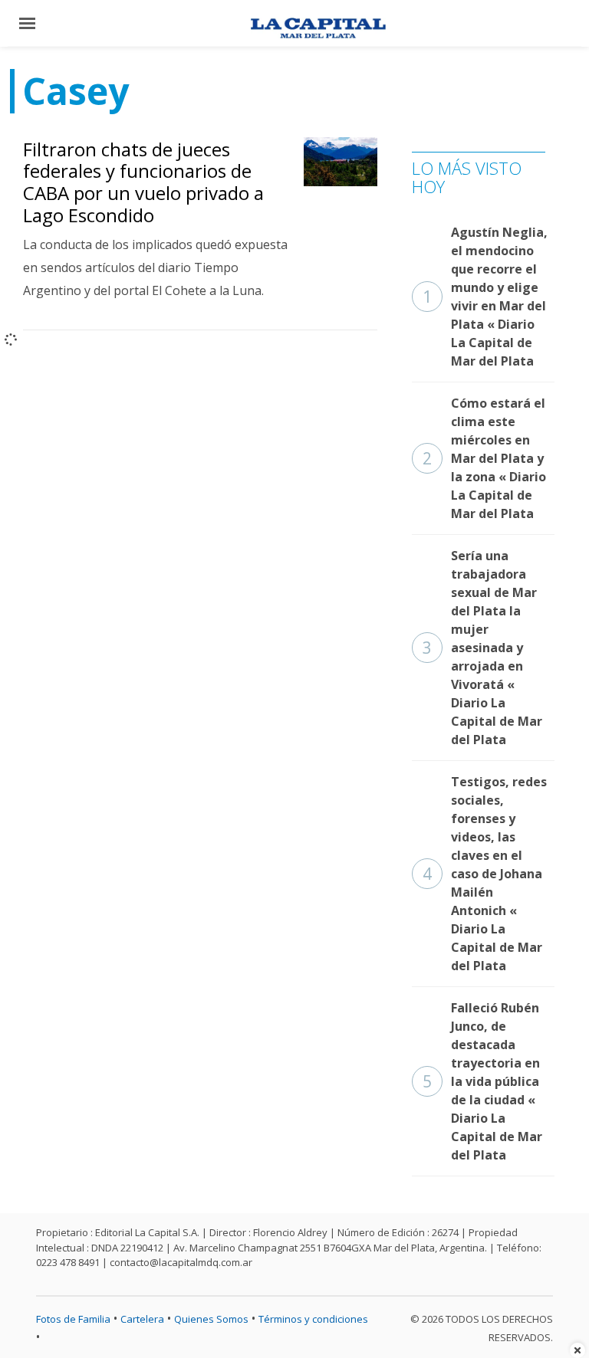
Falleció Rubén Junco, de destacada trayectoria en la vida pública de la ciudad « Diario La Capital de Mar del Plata (482, 1081)
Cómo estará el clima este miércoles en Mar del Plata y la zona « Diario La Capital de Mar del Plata (484, 458)
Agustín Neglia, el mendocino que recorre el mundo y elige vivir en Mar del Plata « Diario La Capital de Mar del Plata (485, 296)
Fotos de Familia (73, 1319)
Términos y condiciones (313, 1319)
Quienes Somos (211, 1319)
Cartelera (142, 1319)
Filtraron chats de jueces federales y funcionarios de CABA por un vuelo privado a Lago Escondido (143, 182)
